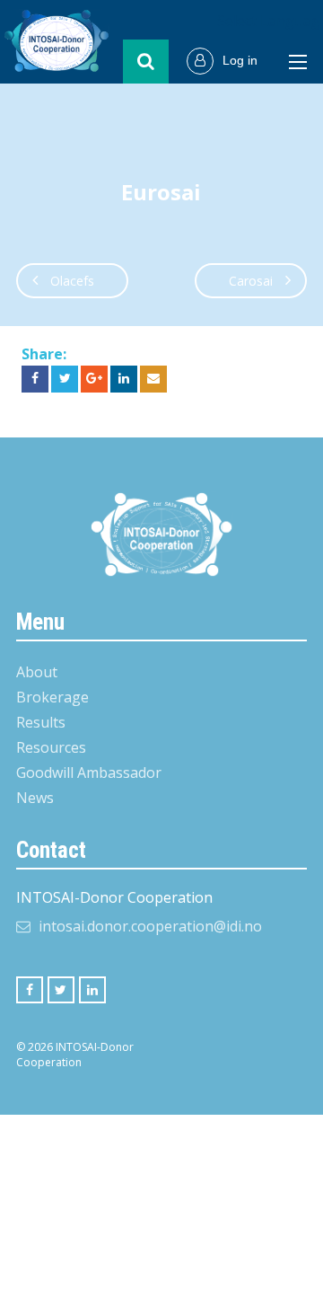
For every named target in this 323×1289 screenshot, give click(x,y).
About (36, 672)
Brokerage (52, 697)
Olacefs (72, 280)
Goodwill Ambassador (89, 772)
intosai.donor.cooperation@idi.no (150, 926)
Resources (51, 747)
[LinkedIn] (92, 989)
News (35, 798)
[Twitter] (61, 989)
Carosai (251, 280)
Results (40, 722)
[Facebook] (29, 989)
